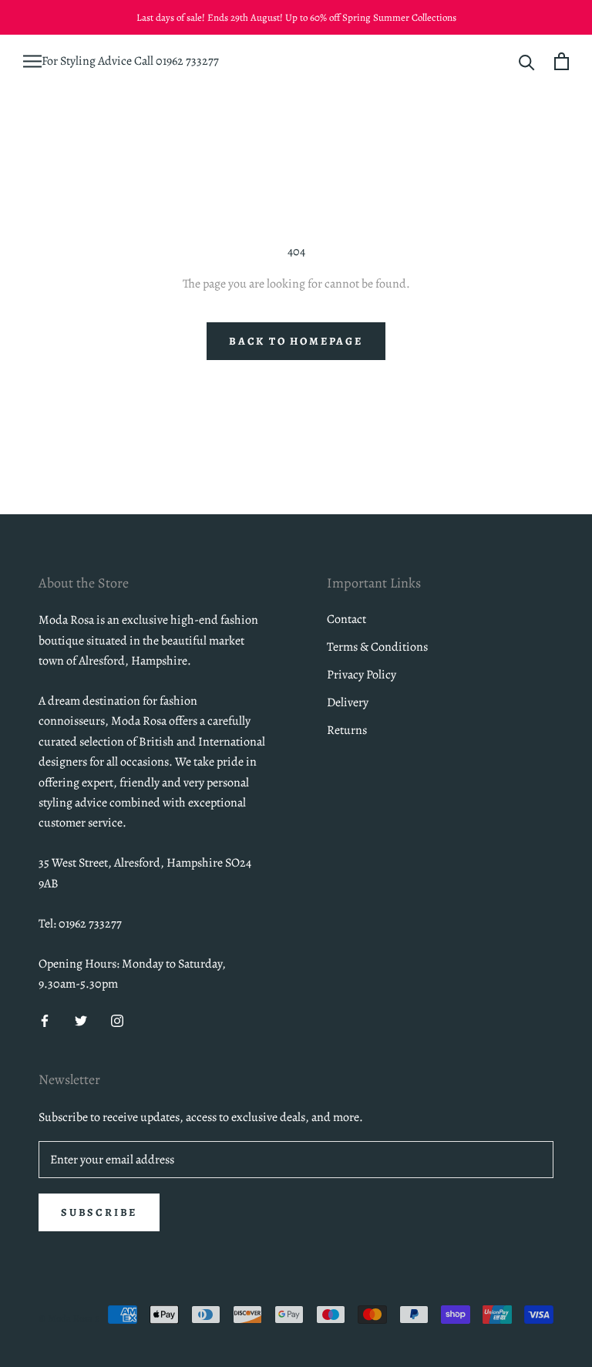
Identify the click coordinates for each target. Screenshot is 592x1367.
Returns (347, 730)
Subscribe (99, 1212)
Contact (346, 619)
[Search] (527, 61)
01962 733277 (187, 60)
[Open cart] (561, 61)
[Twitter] (81, 1019)
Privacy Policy (361, 674)
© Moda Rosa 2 (69, 1318)
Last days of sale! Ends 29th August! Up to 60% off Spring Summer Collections (296, 17)
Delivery (347, 702)
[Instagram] (117, 1019)
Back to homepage (296, 341)
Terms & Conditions (377, 646)
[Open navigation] (32, 61)
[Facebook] (45, 1019)
